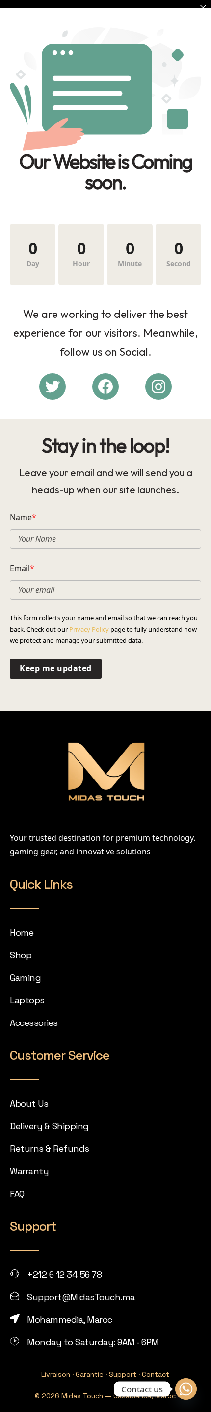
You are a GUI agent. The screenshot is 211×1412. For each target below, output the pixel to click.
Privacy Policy (89, 629)
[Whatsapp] (186, 1389)
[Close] (203, 8)
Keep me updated (56, 668)
